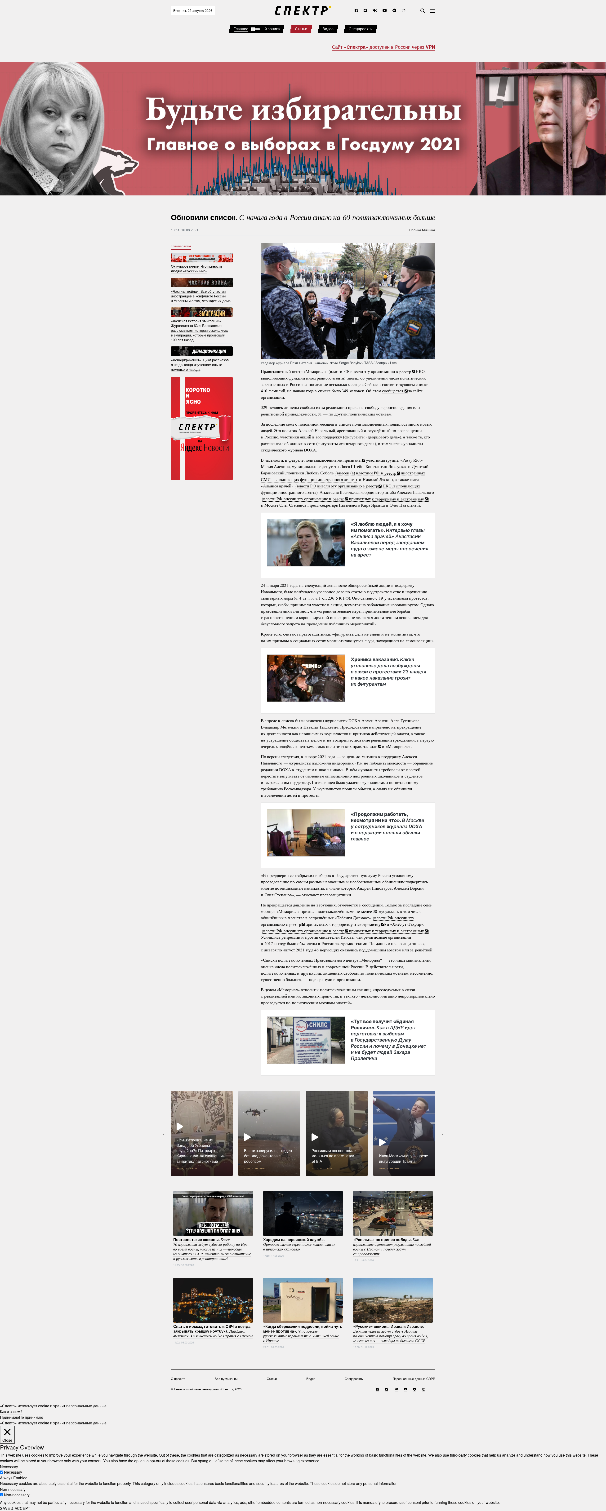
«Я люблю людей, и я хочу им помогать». (389, 539)
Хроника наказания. (388, 672)
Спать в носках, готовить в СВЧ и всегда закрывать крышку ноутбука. (213, 1331)
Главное (241, 28)
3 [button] (310, 1179)
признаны (352, 460)
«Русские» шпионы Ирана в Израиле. (390, 1333)
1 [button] (296, 1179)
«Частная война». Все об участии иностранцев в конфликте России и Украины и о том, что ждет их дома (201, 295)
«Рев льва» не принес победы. (392, 1246)
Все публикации (226, 1378)
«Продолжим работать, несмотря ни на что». (388, 826)
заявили (370, 746)
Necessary (13, 1472)
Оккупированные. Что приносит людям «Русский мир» (196, 268)
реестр (405, 371)
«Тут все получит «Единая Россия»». (388, 1040)
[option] (202, 1133)
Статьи (301, 28)
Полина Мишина (422, 229)
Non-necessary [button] (13, 1489)
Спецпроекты (361, 28)
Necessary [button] (9, 1466)
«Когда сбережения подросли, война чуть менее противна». (302, 1333)
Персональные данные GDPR (414, 1378)
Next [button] (441, 1133)
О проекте (178, 1378)
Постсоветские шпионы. (212, 1249)
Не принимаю (31, 1417)
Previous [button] (164, 1133)
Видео (328, 28)
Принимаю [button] (9, 1417)
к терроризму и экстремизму (398, 498)
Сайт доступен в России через (383, 46)
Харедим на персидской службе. (299, 1244)
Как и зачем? (11, 1411)
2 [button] (303, 1179)
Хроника (272, 28)
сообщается (393, 390)
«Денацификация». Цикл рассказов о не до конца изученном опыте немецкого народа (200, 364)
